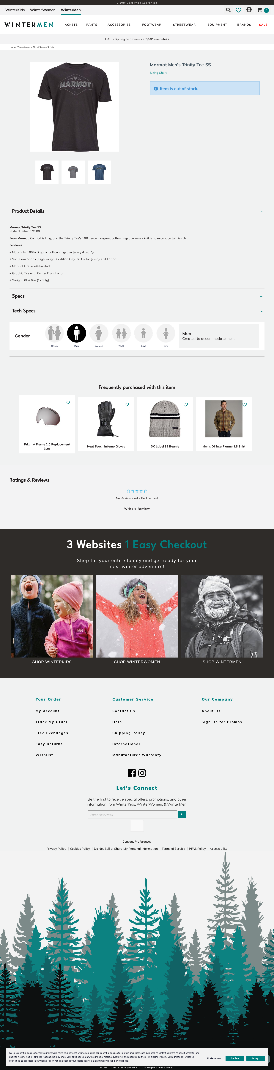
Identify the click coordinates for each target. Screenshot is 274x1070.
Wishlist (44, 755)
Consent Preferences (136, 841)
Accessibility (219, 848)
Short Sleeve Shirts (43, 47)
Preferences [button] (122, 1061)
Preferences (214, 1058)
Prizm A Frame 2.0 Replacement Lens (47, 446)
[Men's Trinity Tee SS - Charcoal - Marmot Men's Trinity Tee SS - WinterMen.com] (73, 171)
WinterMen (71, 10)
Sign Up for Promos (222, 722)
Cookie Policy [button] (46, 1061)
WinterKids (15, 10)
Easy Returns (49, 744)
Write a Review (137, 508)
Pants (91, 24)
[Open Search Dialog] (228, 9)
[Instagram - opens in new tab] (142, 773)
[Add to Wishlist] (68, 401)
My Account (48, 711)
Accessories (119, 24)
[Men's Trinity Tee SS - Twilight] (99, 171)
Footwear (151, 24)
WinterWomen (43, 10)
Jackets (70, 24)
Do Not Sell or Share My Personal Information (126, 848)
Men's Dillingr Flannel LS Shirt (223, 446)
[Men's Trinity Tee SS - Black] (47, 171)
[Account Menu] (249, 9)
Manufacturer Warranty (137, 755)
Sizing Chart (158, 72)
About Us (211, 711)
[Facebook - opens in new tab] (132, 773)
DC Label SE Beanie (165, 446)
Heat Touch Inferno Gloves (106, 446)
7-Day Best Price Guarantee (137, 2)
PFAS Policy (197, 848)
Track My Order (52, 722)
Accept (255, 1058)
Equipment (217, 24)
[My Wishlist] (238, 9)
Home (13, 47)
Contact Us (123, 711)
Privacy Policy (56, 848)
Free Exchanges (52, 733)
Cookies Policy (80, 848)
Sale (263, 24)
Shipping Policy (128, 733)
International (126, 744)
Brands (244, 24)
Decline (235, 1058)
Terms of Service (173, 848)
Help (117, 722)
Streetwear (184, 24)
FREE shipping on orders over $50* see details (137, 39)
